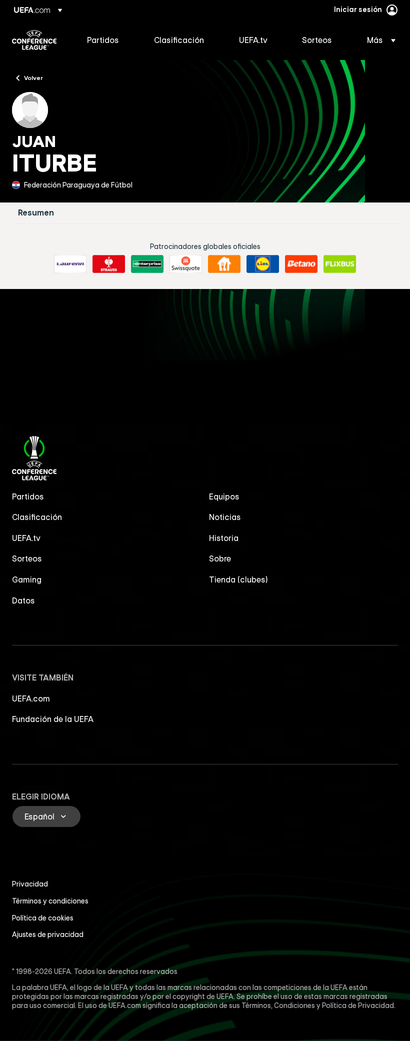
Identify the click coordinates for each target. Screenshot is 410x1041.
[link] (103, 40)
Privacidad (30, 884)
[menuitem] (108, 40)
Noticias (225, 517)
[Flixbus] (340, 264)
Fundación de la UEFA (53, 719)
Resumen (36, 212)
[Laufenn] (70, 264)
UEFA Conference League (34, 40)
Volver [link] (33, 77)
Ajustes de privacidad (48, 934)
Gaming (27, 579)
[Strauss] (108, 264)
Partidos (28, 496)
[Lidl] (262, 264)
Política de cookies (43, 918)
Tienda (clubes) (238, 579)
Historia (223, 538)
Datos (23, 600)
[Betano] (301, 264)
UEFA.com (31, 698)
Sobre (220, 558)
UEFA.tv (26, 538)
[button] (378, 40)
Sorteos (27, 558)
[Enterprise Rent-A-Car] (147, 264)
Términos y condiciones (50, 901)
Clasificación (37, 517)
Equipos (224, 496)
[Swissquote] (186, 264)
